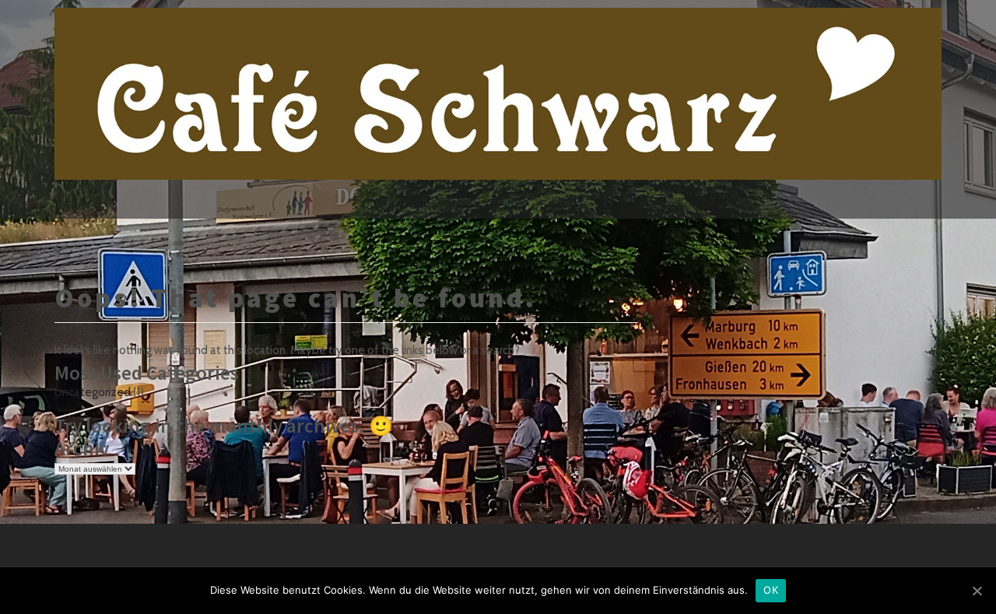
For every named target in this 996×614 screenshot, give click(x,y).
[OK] (976, 590)
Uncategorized (92, 392)
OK (770, 590)
